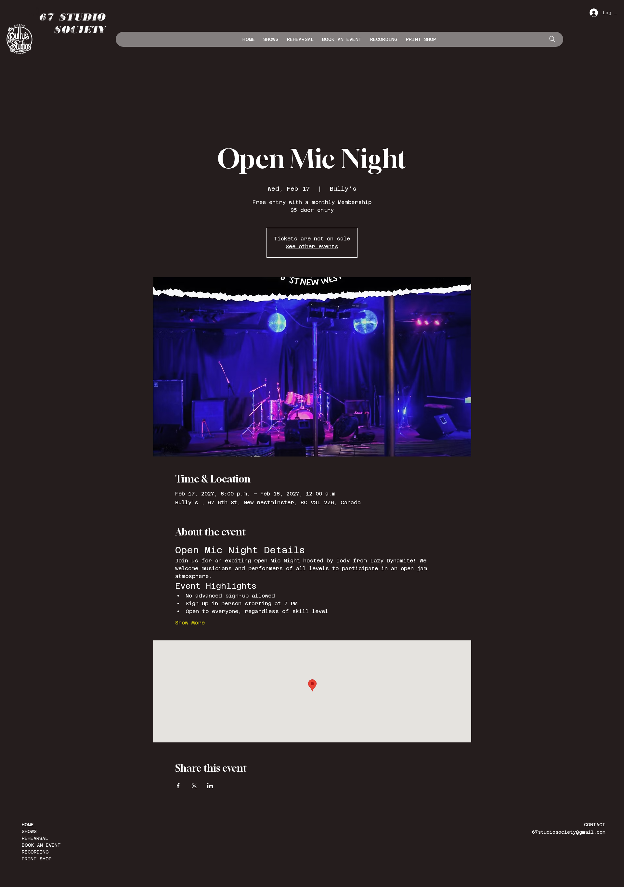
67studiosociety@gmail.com (568, 832)
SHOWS (29, 831)
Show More (190, 623)
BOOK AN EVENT (41, 845)
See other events (312, 246)
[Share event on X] (194, 785)
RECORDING (35, 852)
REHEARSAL (35, 838)
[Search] (552, 39)
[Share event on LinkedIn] (210, 785)
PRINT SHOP (37, 858)
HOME (28, 824)
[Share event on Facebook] (178, 785)
